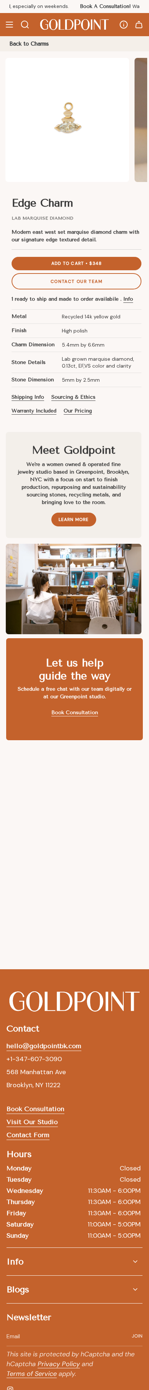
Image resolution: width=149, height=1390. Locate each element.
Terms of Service (32, 1373)
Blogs (18, 1289)
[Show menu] (9, 24)
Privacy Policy (59, 1364)
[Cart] (138, 24)
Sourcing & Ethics (73, 397)
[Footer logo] (74, 1001)
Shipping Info (28, 397)
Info (128, 299)
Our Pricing (78, 411)
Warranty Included (34, 411)
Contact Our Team (77, 281)
